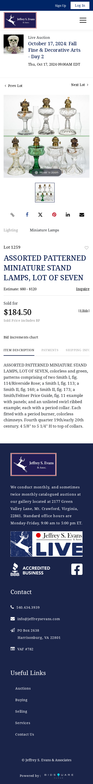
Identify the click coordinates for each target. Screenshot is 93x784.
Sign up (60, 5)
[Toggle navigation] (83, 20)
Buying (21, 700)
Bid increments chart (21, 337)
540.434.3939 (28, 607)
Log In (80, 5)
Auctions (23, 688)
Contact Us (24, 734)
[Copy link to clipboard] (13, 215)
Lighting (11, 230)
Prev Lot (14, 85)
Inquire (82, 288)
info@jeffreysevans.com (38, 619)
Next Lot (78, 85)
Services (22, 723)
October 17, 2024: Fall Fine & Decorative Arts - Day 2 (54, 50)
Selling (21, 711)
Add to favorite (86, 248)
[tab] (19, 352)
